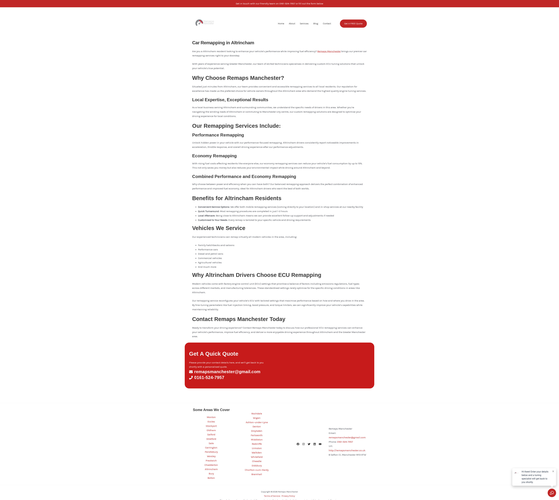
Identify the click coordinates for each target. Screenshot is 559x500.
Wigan (256, 417)
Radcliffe (257, 443)
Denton (257, 426)
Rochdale (256, 413)
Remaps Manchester (329, 51)
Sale (211, 443)
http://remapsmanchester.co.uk (347, 450)
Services (304, 23)
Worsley (211, 456)
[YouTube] (320, 444)
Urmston (257, 448)
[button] (351, 24)
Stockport (211, 425)
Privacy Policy (288, 496)
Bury (211, 473)
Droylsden (256, 430)
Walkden (257, 452)
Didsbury (257, 465)
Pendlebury (211, 451)
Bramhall (256, 474)
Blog (315, 23)
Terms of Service (272, 496)
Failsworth (257, 435)
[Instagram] (303, 444)
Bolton (211, 477)
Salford (211, 434)
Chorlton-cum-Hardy (257, 469)
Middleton (257, 439)
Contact (327, 23)
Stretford (211, 438)
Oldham (211, 430)
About (292, 23)
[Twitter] (309, 444)
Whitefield (257, 456)
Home (281, 23)
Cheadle (256, 461)
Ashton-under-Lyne (257, 422)
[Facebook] (298, 444)
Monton (211, 417)
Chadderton (211, 464)
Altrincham (211, 469)
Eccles (211, 421)
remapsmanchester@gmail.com (347, 437)
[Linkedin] (314, 444)
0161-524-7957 (345, 441)
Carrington (211, 447)
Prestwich (211, 460)
